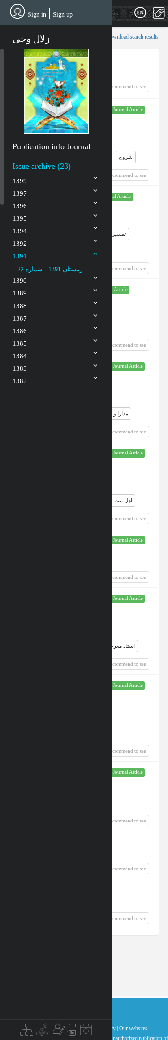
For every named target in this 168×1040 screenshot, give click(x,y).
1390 (20, 280)
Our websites (133, 1028)
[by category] (26, 1032)
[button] (56, 91)
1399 (20, 180)
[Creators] (58, 1032)
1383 (20, 368)
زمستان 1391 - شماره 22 (50, 269)
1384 (20, 356)
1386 (20, 330)
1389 (20, 293)
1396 (20, 206)
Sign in (37, 14)
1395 (20, 218)
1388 (20, 305)
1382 (20, 381)
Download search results (132, 37)
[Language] (140, 13)
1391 (20, 256)
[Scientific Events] (86, 1032)
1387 (20, 318)
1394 (20, 231)
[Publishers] (72, 1032)
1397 (20, 193)
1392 (20, 243)
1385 (20, 343)
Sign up (63, 14)
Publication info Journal (51, 146)
